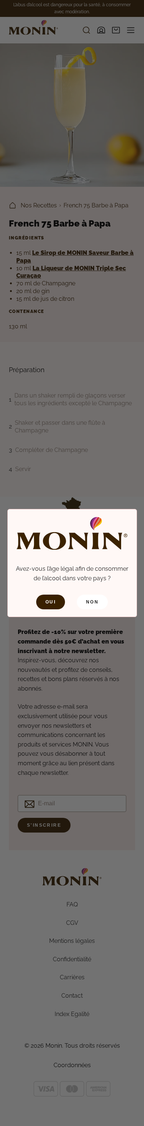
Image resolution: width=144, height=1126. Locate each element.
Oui (50, 602)
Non (92, 602)
